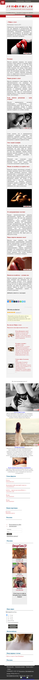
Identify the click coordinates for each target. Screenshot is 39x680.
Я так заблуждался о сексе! (21, 331)
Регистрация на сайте (15, 524)
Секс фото (19, 12)
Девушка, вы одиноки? (19, 447)
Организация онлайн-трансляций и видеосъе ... (16, 485)
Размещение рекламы (20, 1)
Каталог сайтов (29, 666)
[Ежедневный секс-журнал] (19, 10)
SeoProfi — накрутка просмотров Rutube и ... (16, 490)
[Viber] (18, 301)
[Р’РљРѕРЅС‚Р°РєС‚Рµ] (8, 301)
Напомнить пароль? (12, 536)
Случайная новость (10, 12)
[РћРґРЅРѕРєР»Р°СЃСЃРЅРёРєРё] (10, 301)
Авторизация (12, 526)
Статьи (9, 669)
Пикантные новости (10, 513)
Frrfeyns (8, 480)
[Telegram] (25, 301)
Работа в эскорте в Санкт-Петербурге (15, 656)
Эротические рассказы (20, 14)
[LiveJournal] (16, 301)
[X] (14, 301)
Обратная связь (28, 1)
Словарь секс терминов (27, 12)
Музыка (8, 495)
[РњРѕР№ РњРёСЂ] (12, 301)
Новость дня (22, 675)
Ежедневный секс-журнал (12, 675)
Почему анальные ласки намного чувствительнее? (19, 467)
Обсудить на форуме (13, 309)
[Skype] (22, 301)
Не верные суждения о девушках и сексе (20, 344)
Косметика (8, 511)
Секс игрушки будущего (19, 412)
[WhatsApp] (20, 301)
